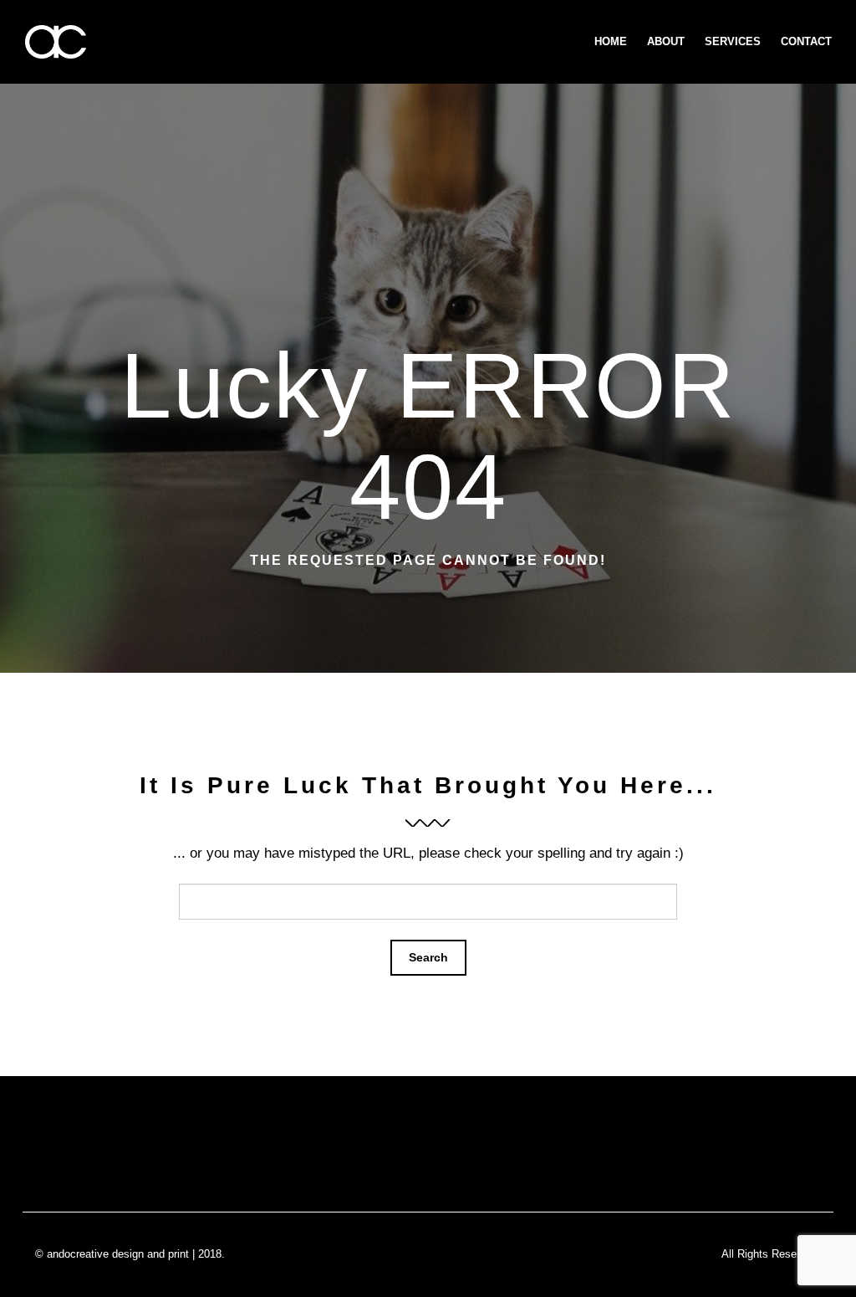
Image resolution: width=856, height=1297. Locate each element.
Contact (806, 41)
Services (733, 41)
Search (428, 957)
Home (610, 41)
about (666, 41)
